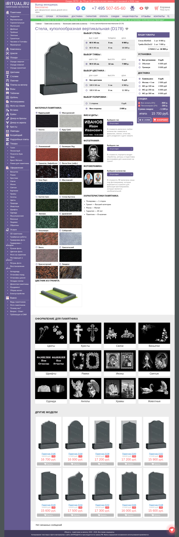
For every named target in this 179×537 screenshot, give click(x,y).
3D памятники (16, 234)
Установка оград (17, 275)
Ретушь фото (15, 263)
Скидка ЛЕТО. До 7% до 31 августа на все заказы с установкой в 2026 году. (103, 1)
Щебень (14, 97)
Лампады (14, 131)
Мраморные (15, 45)
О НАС (39, 16)
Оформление (16, 168)
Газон (12, 148)
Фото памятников (17, 305)
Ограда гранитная (18, 68)
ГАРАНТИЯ (91, 16)
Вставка (14, 110)
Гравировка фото (17, 240)
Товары (14, 143)
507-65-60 (108, 8)
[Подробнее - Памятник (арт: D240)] (129, 442)
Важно (13, 298)
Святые (13, 187)
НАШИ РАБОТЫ (130, 16)
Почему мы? (15, 308)
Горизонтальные (17, 23)
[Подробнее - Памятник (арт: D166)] (129, 493)
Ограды (14, 57)
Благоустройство (17, 293)
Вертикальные (16, 19)
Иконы (13, 184)
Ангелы (13, 197)
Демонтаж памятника (19, 284)
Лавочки (14, 81)
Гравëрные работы (18, 237)
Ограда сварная (17, 61)
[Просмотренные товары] (141, 8)
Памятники (15, 12)
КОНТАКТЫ (159, 16)
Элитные (14, 35)
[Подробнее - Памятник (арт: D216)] (75, 493)
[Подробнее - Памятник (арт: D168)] (75, 442)
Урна (12, 157)
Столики (14, 76)
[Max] (78, 8)
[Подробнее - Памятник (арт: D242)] (102, 493)
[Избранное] (147, 8)
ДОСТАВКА (77, 16)
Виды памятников (17, 302)
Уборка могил (16, 290)
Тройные (14, 32)
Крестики (14, 178)
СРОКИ (49, 16)
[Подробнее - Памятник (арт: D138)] (156, 493)
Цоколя (13, 53)
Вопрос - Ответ (16, 311)
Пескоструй (15, 151)
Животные (14, 206)
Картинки (14, 191)
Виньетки (14, 172)
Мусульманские (17, 216)
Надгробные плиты (19, 139)
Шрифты (14, 209)
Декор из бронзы (18, 118)
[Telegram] (83, 8)
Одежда (13, 213)
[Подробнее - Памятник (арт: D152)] (156, 442)
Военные (14, 219)
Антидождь (15, 271)
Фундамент (15, 287)
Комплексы (15, 49)
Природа (14, 203)
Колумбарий (16, 135)
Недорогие (15, 16)
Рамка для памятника (19, 163)
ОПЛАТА (104, 16)
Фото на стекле (17, 106)
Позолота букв (16, 154)
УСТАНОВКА (62, 16)
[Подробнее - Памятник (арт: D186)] (48, 442)
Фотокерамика (17, 101)
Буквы (13, 114)
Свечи (12, 181)
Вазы (12, 89)
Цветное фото (16, 251)
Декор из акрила (18, 122)
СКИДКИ (115, 16)
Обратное (14, 225)
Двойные (14, 29)
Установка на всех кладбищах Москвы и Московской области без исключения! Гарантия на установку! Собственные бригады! (102, 20)
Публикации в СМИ (18, 314)
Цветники (14, 72)
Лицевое (14, 222)
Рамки (13, 175)
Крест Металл (16, 160)
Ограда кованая (17, 65)
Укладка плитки (16, 281)
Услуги (13, 230)
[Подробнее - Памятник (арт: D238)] (102, 442)
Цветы (13, 200)
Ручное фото (15, 248)
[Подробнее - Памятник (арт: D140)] (48, 493)
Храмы (13, 194)
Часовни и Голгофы (18, 42)
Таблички (14, 93)
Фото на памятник (18, 255)
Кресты (13, 127)
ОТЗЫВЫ (146, 16)
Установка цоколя (17, 278)
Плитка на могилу (18, 85)
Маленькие (15, 26)
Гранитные (15, 38)
